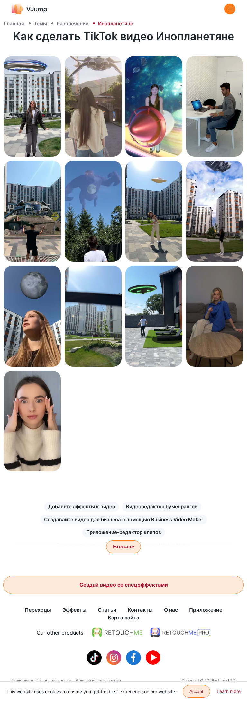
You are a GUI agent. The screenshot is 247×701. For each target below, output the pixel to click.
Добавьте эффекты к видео (81, 507)
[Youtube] (153, 657)
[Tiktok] (95, 657)
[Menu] (229, 9)
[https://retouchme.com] (117, 632)
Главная (14, 24)
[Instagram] (114, 657)
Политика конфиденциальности (41, 680)
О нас (171, 610)
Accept (196, 691)
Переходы (38, 610)
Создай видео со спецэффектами (123, 585)
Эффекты (74, 610)
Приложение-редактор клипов (123, 532)
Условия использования (98, 680)
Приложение (205, 610)
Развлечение (72, 24)
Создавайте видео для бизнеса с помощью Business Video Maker (123, 519)
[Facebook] (134, 657)
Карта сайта (123, 617)
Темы (40, 24)
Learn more (229, 691)
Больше (123, 547)
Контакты (140, 610)
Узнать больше (32, 144)
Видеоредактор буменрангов (161, 507)
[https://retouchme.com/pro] (180, 632)
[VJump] (29, 8)
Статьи (107, 610)
